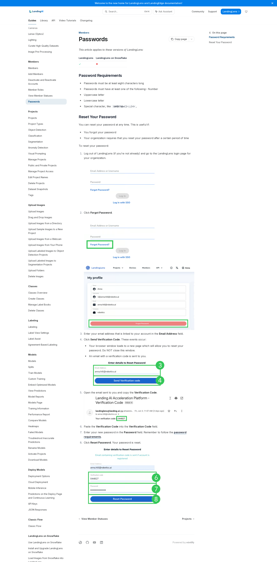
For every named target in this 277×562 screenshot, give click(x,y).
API (53, 20)
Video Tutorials (67, 20)
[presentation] (49, 293)
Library (44, 20)
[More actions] (191, 39)
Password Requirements (222, 37)
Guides (32, 20)
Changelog (86, 20)
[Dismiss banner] (272, 3)
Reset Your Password (220, 42)
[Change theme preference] (246, 11)
